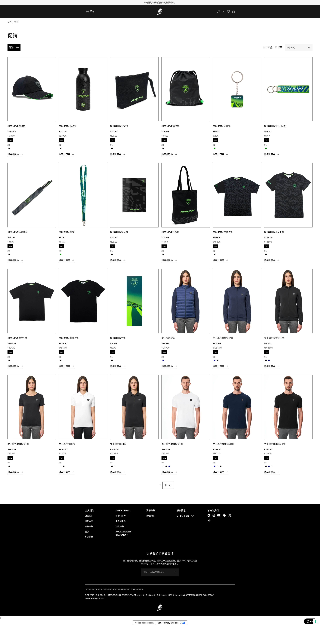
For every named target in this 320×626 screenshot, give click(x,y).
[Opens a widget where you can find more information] (311, 621)
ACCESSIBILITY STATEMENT (123, 533)
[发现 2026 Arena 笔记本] (134, 195)
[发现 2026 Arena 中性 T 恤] (237, 195)
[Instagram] (213, 515)
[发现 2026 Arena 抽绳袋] (186, 89)
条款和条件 (121, 516)
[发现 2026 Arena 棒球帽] (32, 89)
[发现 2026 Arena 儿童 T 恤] (288, 195)
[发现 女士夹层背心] (186, 301)
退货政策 (89, 526)
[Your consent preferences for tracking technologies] (315, 621)
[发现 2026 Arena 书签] (134, 301)
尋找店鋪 (150, 516)
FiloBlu (100, 598)
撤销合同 (89, 521)
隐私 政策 (120, 526)
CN (187, 516)
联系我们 (89, 516)
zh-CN (180, 516)
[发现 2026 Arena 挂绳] (83, 195)
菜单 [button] (92, 11)
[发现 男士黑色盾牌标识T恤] (186, 407)
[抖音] (209, 521)
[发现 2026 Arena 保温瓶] (83, 89)
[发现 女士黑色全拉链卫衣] (237, 301)
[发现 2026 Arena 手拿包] (134, 89)
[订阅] (175, 572)
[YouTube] (218, 515)
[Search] (218, 11)
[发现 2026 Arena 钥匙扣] (237, 89)
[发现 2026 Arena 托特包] (186, 195)
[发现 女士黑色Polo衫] (83, 407)
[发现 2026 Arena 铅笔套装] (32, 195)
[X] (229, 515)
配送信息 (89, 537)
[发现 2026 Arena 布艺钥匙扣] (288, 89)
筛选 (11, 47)
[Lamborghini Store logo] (160, 11)
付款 (87, 532)
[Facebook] (208, 515)
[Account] (223, 11)
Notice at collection (144, 622)
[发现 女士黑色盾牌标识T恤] (32, 407)
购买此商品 (13, 154)
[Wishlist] (228, 11)
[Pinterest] (224, 515)
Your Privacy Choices (168, 622)
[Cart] (233, 11)
